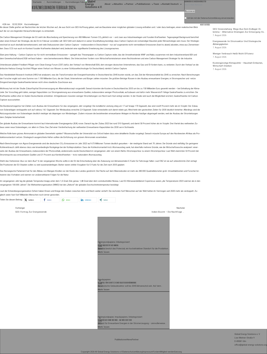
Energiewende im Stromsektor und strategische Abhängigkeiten (237, 42)
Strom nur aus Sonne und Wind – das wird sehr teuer (115, 320)
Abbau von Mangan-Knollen (49, 171)
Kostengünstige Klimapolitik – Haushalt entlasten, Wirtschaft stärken (238, 64)
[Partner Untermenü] (136, 4)
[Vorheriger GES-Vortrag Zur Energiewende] (7, 210)
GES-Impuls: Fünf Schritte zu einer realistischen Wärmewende (117, 282)
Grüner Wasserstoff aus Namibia (108, 245)
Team (156, 4)
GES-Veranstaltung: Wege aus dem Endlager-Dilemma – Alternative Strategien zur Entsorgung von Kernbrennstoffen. (239, 32)
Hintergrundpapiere (106, 242)
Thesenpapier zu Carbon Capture (97, 54)
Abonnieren (190, 11)
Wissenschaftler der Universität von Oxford (83, 133)
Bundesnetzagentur (12, 106)
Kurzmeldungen (31, 24)
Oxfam (35, 191)
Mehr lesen (104, 252)
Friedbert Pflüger (26, 64)
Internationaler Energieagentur (59, 123)
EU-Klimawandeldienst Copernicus (139, 181)
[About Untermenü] (113, 4)
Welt (173, 151)
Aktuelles (118, 4)
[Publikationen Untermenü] (152, 4)
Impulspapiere (104, 279)
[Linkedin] (183, 352)
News (129, 339)
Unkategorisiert (123, 242)
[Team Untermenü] (161, 4)
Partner (130, 4)
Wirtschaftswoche (174, 147)
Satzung (178, 352)
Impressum (148, 352)
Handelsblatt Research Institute (18, 74)
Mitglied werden (167, 352)
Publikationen (143, 4)
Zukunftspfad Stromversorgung (40, 88)
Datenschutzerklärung (211, 18)
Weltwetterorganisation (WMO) (45, 185)
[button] (32, 199)
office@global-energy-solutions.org (250, 345)
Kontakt (166, 4)
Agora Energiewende (32, 143)
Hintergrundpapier (106, 317)
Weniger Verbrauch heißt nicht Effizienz (233, 53)
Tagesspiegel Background (178, 37)
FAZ (161, 161)
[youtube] (185, 352)
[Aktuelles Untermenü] (125, 4)
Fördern (156, 352)
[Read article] (118, 228)
